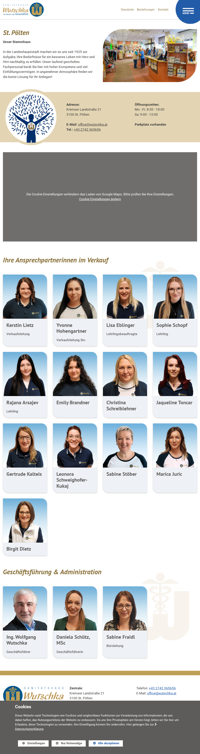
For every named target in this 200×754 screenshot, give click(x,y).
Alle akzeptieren (104, 743)
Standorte (127, 9)
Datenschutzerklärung (29, 729)
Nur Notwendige (67, 744)
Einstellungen (31, 744)
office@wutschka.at (92, 124)
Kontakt (163, 9)
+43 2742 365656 (87, 129)
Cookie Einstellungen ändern (100, 199)
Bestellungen (146, 9)
